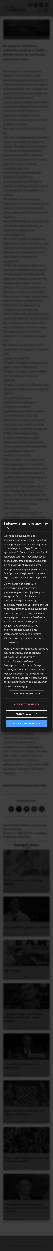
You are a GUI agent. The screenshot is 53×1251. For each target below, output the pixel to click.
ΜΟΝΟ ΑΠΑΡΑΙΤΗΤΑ (26, 714)
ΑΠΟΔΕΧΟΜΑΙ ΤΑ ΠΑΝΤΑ (26, 723)
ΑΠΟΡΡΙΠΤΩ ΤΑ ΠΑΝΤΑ (26, 704)
